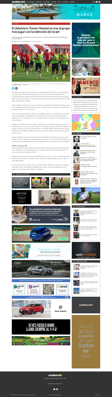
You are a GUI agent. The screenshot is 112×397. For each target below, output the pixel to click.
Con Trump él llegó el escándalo (88, 166)
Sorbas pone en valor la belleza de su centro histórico (89, 235)
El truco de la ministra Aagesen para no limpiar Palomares (88, 160)
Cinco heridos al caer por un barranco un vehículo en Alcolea (89, 108)
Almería (15, 41)
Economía (46, 2)
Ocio (59, 2)
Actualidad (31, 2)
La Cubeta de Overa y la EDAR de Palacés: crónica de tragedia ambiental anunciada (88, 182)
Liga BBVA (28, 41)
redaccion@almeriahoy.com (55, 394)
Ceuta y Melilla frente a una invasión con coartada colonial (88, 146)
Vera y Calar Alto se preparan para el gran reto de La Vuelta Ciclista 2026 (89, 283)
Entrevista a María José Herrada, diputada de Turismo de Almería (88, 220)
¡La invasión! (83, 138)
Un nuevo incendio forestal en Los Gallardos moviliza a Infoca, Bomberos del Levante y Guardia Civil (89, 290)
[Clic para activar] (94, 2)
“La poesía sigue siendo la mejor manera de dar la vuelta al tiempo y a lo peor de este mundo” (89, 228)
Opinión (72, 2)
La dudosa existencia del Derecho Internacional (89, 174)
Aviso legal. (97, 394)
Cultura (53, 2)
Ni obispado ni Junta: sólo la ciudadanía (87, 153)
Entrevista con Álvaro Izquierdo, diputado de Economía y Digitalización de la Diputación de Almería (88, 212)
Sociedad (65, 2)
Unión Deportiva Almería (36, 41)
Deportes (39, 2)
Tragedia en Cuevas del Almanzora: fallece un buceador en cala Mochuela (89, 267)
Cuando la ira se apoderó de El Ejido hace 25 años (86, 104)
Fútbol (23, 41)
